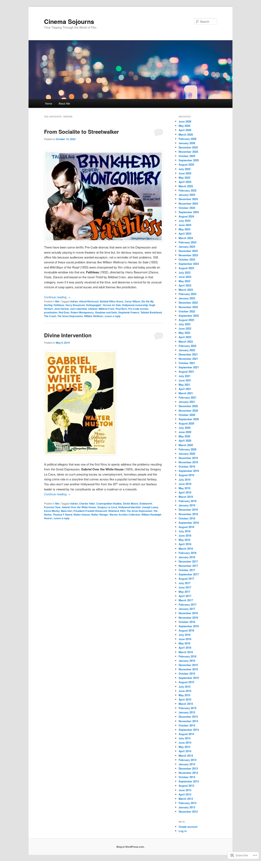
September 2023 (189, 264)
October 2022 (187, 311)
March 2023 (186, 290)
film (57, 301)
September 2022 (189, 315)
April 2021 (185, 389)
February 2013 (187, 803)
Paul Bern (121, 309)
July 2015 (184, 686)
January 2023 (187, 298)
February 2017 (187, 604)
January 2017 (187, 609)
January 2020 (187, 454)
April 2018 (185, 544)
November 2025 (188, 152)
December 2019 (188, 458)
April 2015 (185, 699)
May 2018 (184, 540)
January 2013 (187, 807)
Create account (188, 827)
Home (48, 103)
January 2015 (187, 712)
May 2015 (184, 695)
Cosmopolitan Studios (109, 503)
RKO (122, 511)
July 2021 (184, 376)
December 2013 (188, 768)
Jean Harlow (61, 309)
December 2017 (188, 561)
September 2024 (189, 212)
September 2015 (189, 678)
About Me (64, 103)
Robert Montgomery (82, 312)
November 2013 (188, 773)
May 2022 (184, 333)
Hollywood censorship (135, 305)
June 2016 (185, 639)
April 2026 (185, 130)
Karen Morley (52, 511)
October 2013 (187, 777)
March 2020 (186, 445)
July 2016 (184, 635)
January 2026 (187, 143)
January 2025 (187, 195)
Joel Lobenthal (78, 309)
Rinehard (113, 511)
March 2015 (186, 704)
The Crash (50, 316)
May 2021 (184, 385)
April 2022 (185, 337)
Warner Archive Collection (124, 514)
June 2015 (185, 691)
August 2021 (186, 371)
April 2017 (185, 596)
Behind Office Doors (111, 301)
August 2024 (186, 216)
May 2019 (184, 488)
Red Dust (64, 312)
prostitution (50, 312)
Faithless (59, 305)
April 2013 (185, 794)
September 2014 (189, 730)
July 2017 (184, 583)
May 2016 (184, 643)
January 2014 (187, 764)
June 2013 (185, 790)
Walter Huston (81, 514)
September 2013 (189, 781)
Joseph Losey (150, 507)
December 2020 (188, 406)
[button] (80, 403)
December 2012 (188, 811)
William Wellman (93, 316)
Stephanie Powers (128, 312)
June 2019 (185, 484)
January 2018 (187, 557)
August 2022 (186, 320)
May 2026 (184, 126)
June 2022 (185, 328)
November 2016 (188, 617)
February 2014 (187, 760)
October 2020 (187, 415)
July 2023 (184, 272)
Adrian (74, 301)
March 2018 (186, 548)
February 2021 (187, 397)
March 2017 (186, 600)
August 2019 (186, 475)
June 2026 (185, 121)
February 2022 (187, 346)
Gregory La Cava (107, 507)
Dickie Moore (130, 503)
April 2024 (185, 233)
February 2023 (187, 294)
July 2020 (184, 428)
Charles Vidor (87, 503)
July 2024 (184, 221)
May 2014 (184, 747)
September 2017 (189, 574)
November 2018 (188, 514)
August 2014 (186, 734)
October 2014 (187, 725)
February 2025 (187, 190)
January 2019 (187, 505)
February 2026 (187, 139)
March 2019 (186, 497)
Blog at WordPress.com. (130, 847)
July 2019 (184, 479)
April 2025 (185, 182)
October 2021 (187, 363)
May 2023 (184, 281)
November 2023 (188, 255)
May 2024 (184, 229)
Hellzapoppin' (94, 305)
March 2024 (186, 238)
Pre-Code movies (138, 309)
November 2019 (188, 462)
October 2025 (187, 156)
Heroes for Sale (112, 305)
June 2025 (185, 173)
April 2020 (185, 440)
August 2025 (186, 164)
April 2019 (185, 492)
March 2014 (186, 755)
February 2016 (187, 656)
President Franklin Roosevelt (90, 511)
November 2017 (188, 566)
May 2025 (184, 177)
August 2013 (186, 785)
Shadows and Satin (106, 312)
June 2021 (185, 380)
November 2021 (188, 359)
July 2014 (184, 738)
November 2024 (188, 203)
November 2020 (188, 410)
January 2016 (187, 661)
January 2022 (187, 350)
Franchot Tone (52, 507)
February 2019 (187, 501)
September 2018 (189, 523)
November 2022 (188, 307)
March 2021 (186, 393)
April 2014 (185, 751)
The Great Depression (70, 316)
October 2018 (187, 518)
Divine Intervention (68, 335)
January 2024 (187, 246)
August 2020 (186, 423)
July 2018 (184, 531)
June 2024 (185, 225)
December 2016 (188, 613)
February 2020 (187, 449)
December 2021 (188, 354)
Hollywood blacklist (129, 507)
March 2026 (186, 134)
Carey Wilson (132, 301)
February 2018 (187, 553)
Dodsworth (145, 503)
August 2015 (186, 682)
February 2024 (187, 242)
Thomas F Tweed (62, 514)
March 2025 (186, 186)
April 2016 (185, 647)
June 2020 (185, 432)
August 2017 (186, 578)
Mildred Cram (106, 309)
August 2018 (186, 527)
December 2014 (188, 716)
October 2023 (187, 259)
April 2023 (185, 285)
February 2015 (187, 708)
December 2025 (188, 147)
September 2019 (189, 471)
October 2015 (187, 673)
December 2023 (188, 251)
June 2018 (185, 535)
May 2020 (184, 436)
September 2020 (189, 419)
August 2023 (186, 268)
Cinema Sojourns (69, 21)
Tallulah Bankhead (151, 312)
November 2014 (188, 721)
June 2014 (185, 742)
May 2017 (184, 592)
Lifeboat (92, 309)
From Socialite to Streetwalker (81, 131)
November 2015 (188, 669)
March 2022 (186, 341)
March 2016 (186, 652)
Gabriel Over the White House (79, 507)
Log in (183, 831)
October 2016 (187, 622)
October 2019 (187, 466)
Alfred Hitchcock (89, 301)
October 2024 (187, 208)
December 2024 (188, 199)
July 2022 (184, 324)
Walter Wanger (99, 514)
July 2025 (184, 169)
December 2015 (188, 665)
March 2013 (186, 799)
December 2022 (188, 302)
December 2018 (188, 509)
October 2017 (187, 570)
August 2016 (186, 630)
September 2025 (189, 160)
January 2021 (187, 402)
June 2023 (185, 277)
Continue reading (57, 297)
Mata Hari (66, 511)
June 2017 (185, 587)
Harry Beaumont (75, 305)
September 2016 (189, 626)
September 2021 (189, 367)
